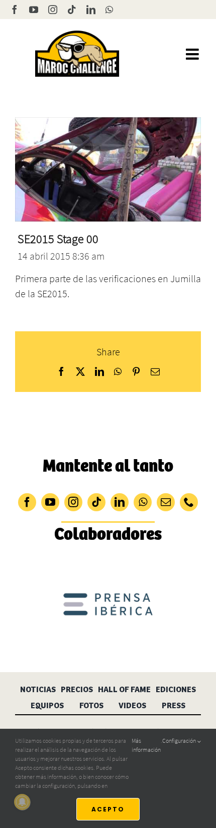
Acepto (108, 809)
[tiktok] (96, 502)
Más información (146, 745)
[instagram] (73, 502)
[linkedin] (120, 502)
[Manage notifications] (22, 802)
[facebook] (27, 502)
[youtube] (50, 502)
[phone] (189, 502)
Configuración (179, 740)
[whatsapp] (143, 502)
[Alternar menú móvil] (193, 54)
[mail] (166, 502)
